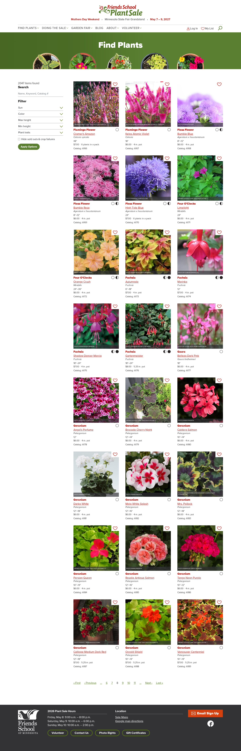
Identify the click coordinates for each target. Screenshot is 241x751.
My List (209, 28)
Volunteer (58, 733)
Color (21, 114)
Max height (24, 120)
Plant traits (24, 132)
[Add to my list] (115, 84)
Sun (20, 107)
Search (220, 28)
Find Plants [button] (27, 28)
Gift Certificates (136, 733)
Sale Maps (121, 717)
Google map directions (129, 721)
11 (135, 683)
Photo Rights (107, 733)
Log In (194, 28)
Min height (24, 126)
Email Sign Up (208, 713)
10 (128, 683)
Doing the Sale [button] (54, 28)
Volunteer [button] (130, 28)
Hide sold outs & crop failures (38, 139)
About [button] (112, 28)
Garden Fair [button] (80, 28)
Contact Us (82, 733)
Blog (99, 28)
